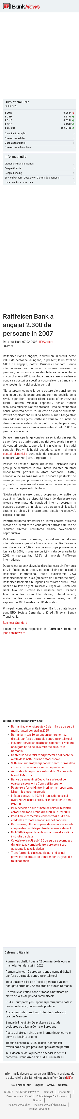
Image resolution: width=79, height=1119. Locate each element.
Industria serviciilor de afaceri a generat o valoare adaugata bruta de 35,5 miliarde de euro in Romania (42, 747)
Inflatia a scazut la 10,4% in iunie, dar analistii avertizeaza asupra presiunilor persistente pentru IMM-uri (42, 800)
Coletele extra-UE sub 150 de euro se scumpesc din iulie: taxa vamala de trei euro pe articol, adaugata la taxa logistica (41, 844)
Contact (48, 1092)
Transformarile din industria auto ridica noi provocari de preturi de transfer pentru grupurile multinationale (41, 857)
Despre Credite (13, 168)
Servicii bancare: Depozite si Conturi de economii (32, 177)
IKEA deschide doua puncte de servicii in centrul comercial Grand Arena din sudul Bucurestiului (36, 1055)
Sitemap (37, 1100)
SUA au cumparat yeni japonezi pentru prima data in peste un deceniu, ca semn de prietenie (39, 1004)
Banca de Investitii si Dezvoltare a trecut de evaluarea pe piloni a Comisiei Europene (33, 1024)
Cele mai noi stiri (21, 1084)
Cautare (63, 1084)
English (39, 1084)
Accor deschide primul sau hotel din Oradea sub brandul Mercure (36, 1014)
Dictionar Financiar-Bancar (19, 163)
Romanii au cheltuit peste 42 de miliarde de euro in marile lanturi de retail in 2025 (38, 963)
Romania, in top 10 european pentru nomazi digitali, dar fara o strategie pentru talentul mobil (38, 973)
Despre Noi (64, 1092)
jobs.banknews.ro (14, 633)
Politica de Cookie (19, 1104)
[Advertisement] (39, 55)
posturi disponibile (15, 453)
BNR (69, 1077)
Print (9, 345)
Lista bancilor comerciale (19, 182)
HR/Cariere (46, 341)
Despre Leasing (13, 173)
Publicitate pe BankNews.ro (52, 1096)
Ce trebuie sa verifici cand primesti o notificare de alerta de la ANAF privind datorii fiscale (37, 994)
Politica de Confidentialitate (50, 1104)
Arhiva (50, 1084)
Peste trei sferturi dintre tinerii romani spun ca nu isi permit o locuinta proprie (38, 1034)
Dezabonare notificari (19, 1096)
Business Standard (15, 622)
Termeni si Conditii (39, 1108)
